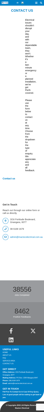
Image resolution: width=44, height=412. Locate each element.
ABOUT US (7, 355)
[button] (36, 3)
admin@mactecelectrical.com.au (26, 237)
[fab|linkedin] (11, 340)
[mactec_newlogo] (5, 3)
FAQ (4, 358)
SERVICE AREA (9, 361)
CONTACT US (8, 363)
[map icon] (22, 3)
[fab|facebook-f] (11, 331)
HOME (5, 352)
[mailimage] (17, 3)
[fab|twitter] (33, 331)
